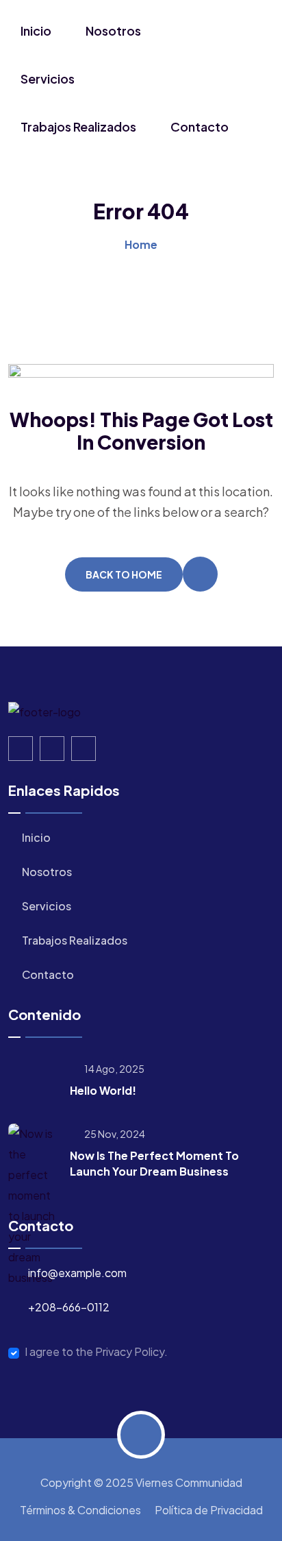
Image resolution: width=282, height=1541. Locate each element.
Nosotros (113, 30)
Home (141, 244)
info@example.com (77, 1272)
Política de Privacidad (209, 1510)
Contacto (199, 126)
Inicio (36, 30)
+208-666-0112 (69, 1307)
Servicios (48, 78)
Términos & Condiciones (80, 1510)
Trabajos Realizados (78, 126)
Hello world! (103, 1090)
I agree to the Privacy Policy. (96, 1352)
